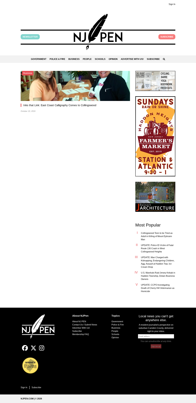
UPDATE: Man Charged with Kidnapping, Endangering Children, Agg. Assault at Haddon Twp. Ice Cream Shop (157, 262)
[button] (98, 32)
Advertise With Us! (132, 59)
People (87, 59)
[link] (155, 81)
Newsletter (30, 37)
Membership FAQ (80, 334)
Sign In (172, 4)
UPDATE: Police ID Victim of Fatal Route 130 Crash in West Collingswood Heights (157, 248)
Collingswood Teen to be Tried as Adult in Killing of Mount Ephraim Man (157, 236)
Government (38, 59)
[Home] (40, 329)
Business (74, 59)
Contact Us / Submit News (84, 325)
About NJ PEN (79, 321)
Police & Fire (57, 59)
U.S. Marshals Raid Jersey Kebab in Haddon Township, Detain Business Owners (158, 276)
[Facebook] (25, 350)
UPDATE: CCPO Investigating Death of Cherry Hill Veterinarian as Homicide (157, 288)
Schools (100, 59)
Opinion (113, 59)
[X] (33, 350)
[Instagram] (41, 350)
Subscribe (166, 37)
